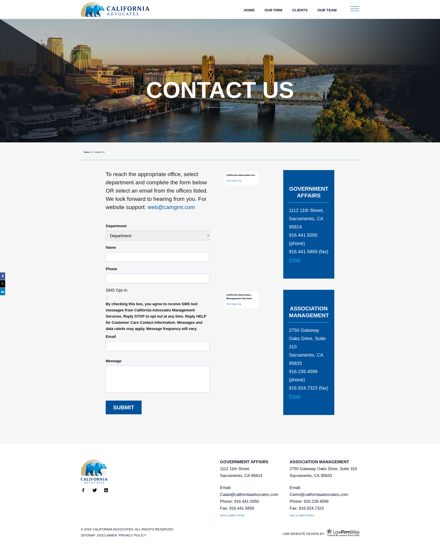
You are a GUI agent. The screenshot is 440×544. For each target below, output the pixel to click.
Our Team (327, 10)
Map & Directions (232, 515)
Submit (123, 407)
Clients (300, 10)
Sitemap (88, 535)
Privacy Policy (132, 535)
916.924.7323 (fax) (308, 388)
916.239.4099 (316, 501)
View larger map (233, 181)
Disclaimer (107, 535)
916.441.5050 (246, 501)
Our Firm (273, 10)
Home (249, 10)
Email (294, 259)
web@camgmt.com (171, 207)
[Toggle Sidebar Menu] (354, 9)
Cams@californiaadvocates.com (319, 494)
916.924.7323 (311, 508)
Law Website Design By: (304, 534)
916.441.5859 (241, 508)
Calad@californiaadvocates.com (249, 494)
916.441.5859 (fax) (308, 251)
